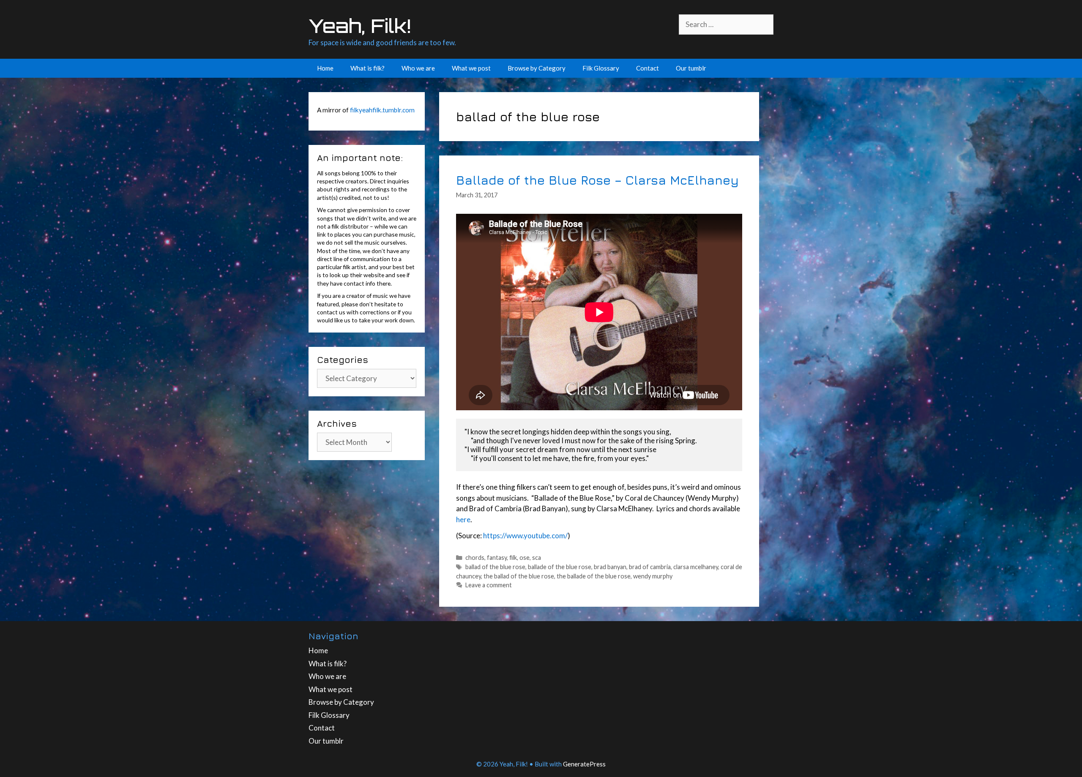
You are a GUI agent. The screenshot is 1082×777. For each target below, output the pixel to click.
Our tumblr (691, 68)
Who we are (418, 68)
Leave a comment (488, 585)
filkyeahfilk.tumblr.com (382, 110)
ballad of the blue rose (495, 566)
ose (524, 557)
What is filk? (367, 68)
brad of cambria (650, 566)
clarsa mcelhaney (695, 566)
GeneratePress (584, 764)
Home (325, 68)
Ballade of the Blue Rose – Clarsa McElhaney (597, 179)
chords (474, 557)
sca (536, 557)
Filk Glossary (600, 68)
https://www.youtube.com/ (525, 535)
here (463, 519)
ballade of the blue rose (559, 566)
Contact (647, 68)
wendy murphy (652, 576)
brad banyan (610, 566)
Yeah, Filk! (360, 26)
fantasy (497, 557)
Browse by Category (537, 68)
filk (513, 557)
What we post (471, 68)
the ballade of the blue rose (594, 576)
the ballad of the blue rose (519, 576)
